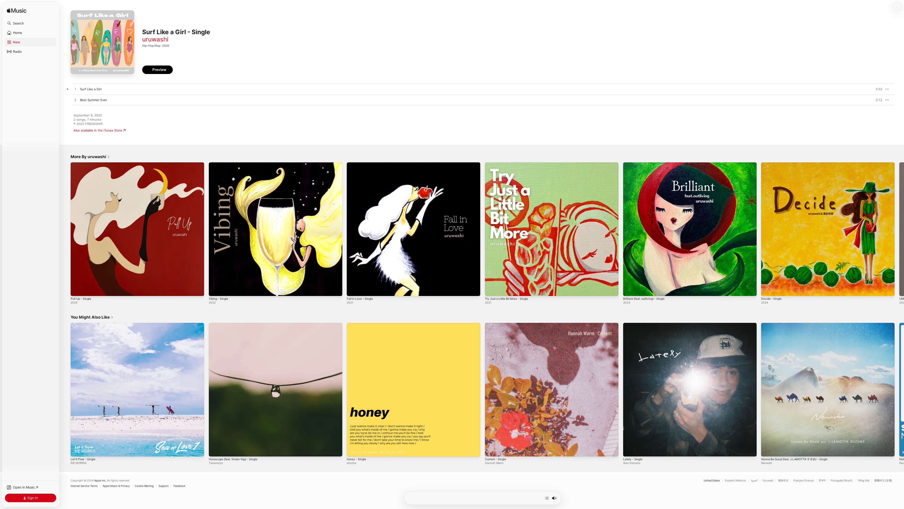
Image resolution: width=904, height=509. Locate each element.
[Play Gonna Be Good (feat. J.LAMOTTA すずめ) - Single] (767, 450)
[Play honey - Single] (352, 450)
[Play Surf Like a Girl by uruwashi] (75, 89)
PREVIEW (877, 89)
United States (712, 480)
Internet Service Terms (84, 486)
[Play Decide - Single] (767, 290)
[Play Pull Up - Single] (76, 290)
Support (164, 486)
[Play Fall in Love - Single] (352, 290)
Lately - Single (633, 325)
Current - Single (496, 325)
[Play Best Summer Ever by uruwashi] (75, 100)
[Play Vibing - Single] (214, 290)
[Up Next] (547, 498)
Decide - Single (772, 164)
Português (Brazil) (841, 480)
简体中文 (783, 480)
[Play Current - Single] (490, 450)
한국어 (822, 480)
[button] (30, 23)
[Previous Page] (66, 229)
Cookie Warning (144, 486)
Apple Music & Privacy (116, 486)
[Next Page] (899, 229)
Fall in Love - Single (361, 164)
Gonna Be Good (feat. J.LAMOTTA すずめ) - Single (798, 325)
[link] (90, 156)
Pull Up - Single (82, 164)
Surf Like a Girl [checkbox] (90, 89)
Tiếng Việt (863, 480)
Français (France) (803, 480)
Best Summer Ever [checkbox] (93, 100)
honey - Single (357, 325)
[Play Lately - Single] (629, 450)
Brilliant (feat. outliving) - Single (646, 164)
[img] (16, 10)
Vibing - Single (219, 164)
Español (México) (735, 480)
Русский (768, 480)
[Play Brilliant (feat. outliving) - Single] (629, 290)
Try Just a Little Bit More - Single (509, 164)
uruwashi (155, 39)
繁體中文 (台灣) (883, 480)
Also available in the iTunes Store (97, 130)
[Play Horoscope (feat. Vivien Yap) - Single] (214, 450)
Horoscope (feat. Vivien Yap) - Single (236, 325)
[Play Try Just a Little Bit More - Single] (490, 290)
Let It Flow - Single (84, 325)
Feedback (179, 486)
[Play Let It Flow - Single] (76, 450)
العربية (754, 480)
